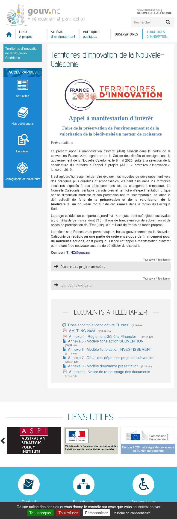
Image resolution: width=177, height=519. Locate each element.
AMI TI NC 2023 (82, 330)
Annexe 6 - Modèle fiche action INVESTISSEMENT (110, 349)
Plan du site (83, 501)
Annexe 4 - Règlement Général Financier (102, 336)
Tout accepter (40, 512)
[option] (34, 440)
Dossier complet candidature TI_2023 (98, 324)
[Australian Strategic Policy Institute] (34, 440)
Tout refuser (68, 512)
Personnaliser (96, 512)
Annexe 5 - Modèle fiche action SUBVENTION (106, 341)
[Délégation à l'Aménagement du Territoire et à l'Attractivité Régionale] (90, 440)
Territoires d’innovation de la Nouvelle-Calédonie (21, 53)
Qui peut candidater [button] (75, 285)
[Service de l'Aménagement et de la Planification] (46, 14)
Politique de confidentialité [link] (131, 512)
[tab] (110, 266)
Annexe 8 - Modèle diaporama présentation (103, 366)
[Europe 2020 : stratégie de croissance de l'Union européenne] (147, 440)
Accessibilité (143, 501)
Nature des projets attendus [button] (81, 266)
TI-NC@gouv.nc (78, 252)
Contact (29, 501)
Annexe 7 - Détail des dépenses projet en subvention (111, 357)
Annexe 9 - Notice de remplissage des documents (109, 371)
